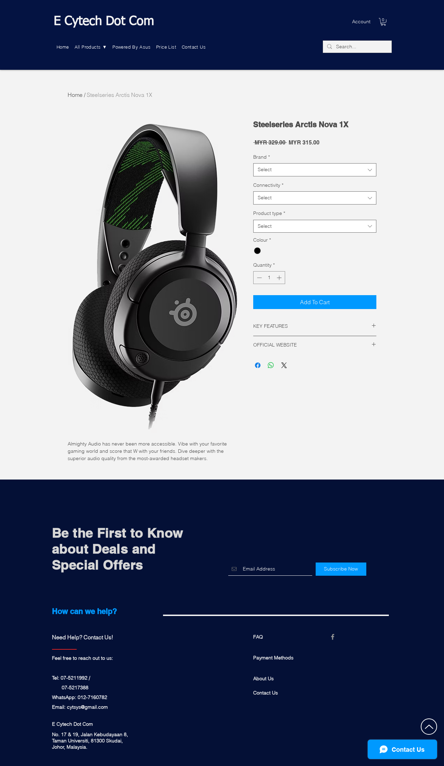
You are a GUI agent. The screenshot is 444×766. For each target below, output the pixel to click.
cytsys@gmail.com (87, 707)
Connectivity (268, 185)
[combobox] (314, 169)
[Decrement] (258, 278)
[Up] (429, 726)
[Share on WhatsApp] (271, 365)
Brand (261, 157)
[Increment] (279, 278)
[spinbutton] (269, 278)
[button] (91, 47)
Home (75, 94)
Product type (269, 213)
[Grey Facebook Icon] (332, 637)
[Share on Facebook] (258, 365)
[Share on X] (284, 365)
